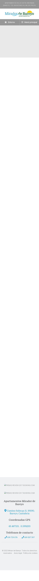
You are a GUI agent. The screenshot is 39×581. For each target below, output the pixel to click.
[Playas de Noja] (16, 331)
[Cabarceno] (16, 272)
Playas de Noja (14, 346)
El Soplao (11, 375)
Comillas (10, 464)
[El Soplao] (16, 361)
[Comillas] (16, 450)
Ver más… (6, 200)
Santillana (11, 405)
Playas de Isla (13, 316)
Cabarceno (11, 286)
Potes (8, 435)
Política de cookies (30, 553)
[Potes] (16, 420)
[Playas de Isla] (16, 302)
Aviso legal (18, 553)
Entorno (11, 22)
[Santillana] (16, 391)
